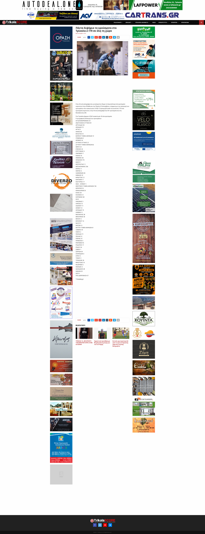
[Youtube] (195, 22)
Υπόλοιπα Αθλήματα (141, 22)
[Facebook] (191, 22)
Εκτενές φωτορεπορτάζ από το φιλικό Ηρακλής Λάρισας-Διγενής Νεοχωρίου (120, 343)
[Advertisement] (102, 90)
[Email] (197, 22)
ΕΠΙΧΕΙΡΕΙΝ (174, 22)
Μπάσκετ (128, 22)
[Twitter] (193, 22)
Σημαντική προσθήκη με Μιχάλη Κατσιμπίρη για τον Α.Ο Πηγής (102, 342)
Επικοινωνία (185, 22)
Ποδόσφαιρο (117, 22)
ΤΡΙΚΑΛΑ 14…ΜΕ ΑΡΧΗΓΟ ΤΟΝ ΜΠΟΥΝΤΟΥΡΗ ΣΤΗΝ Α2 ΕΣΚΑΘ (84, 342)
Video (154, 22)
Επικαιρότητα (163, 22)
